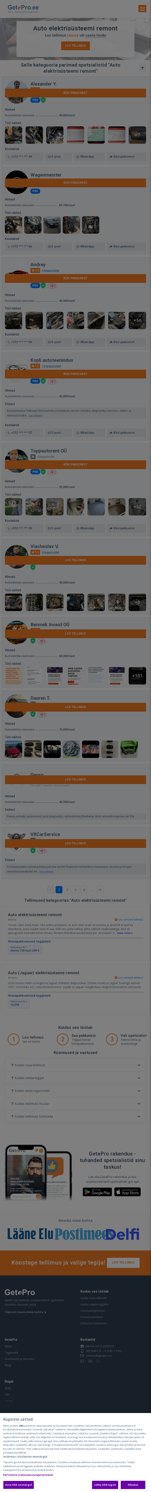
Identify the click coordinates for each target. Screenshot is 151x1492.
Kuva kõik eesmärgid (18, 1484)
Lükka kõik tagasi (105, 1484)
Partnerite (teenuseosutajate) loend (28, 1475)
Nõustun (133, 1484)
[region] (75, 1452)
